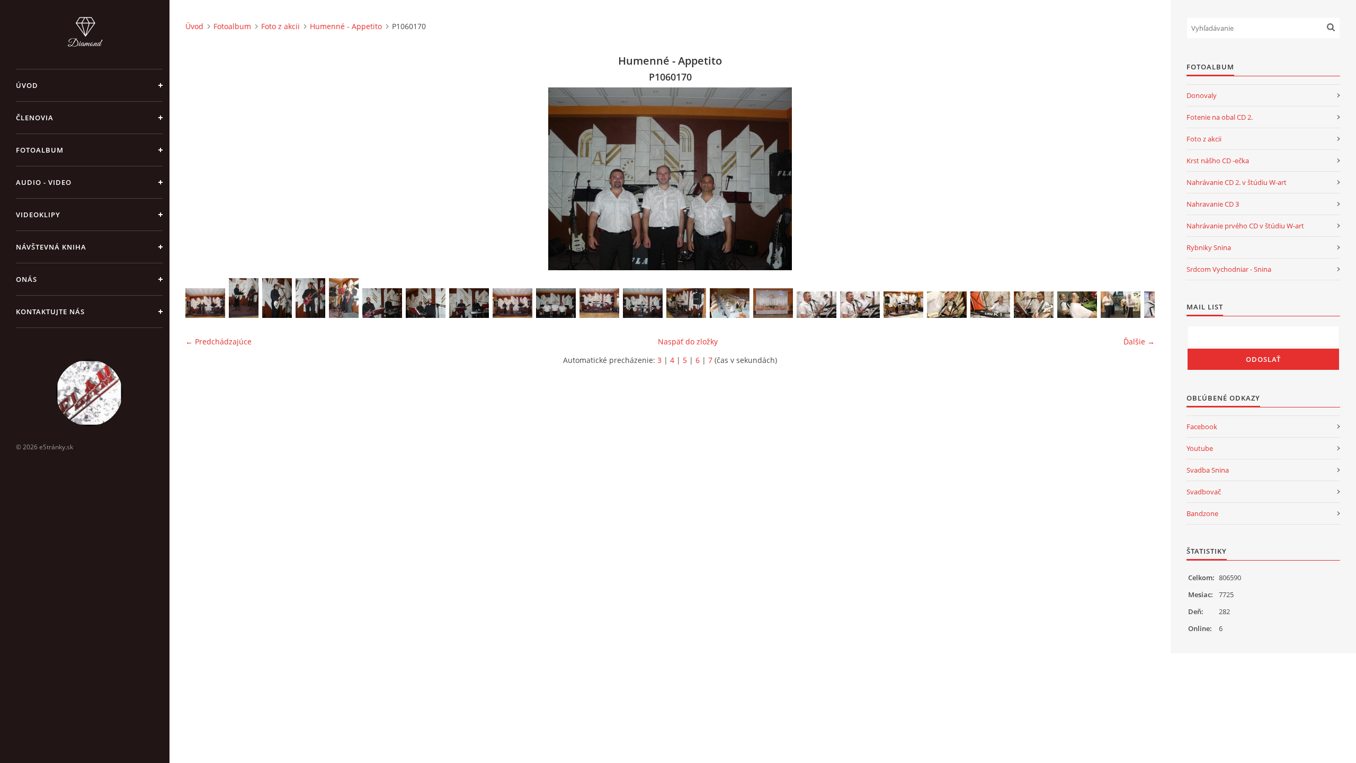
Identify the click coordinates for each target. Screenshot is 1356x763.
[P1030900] (310, 298)
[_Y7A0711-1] (816, 304)
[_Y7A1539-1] (903, 304)
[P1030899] (277, 298)
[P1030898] (243, 298)
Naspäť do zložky (688, 341)
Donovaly (1201, 95)
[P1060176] (773, 303)
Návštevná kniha (51, 247)
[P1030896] (512, 303)
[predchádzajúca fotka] (203, 178)
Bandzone (1202, 513)
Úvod (27, 85)
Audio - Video (44, 182)
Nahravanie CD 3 (1212, 204)
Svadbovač (1203, 491)
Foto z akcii (280, 26)
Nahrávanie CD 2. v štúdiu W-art (1236, 182)
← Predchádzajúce (218, 341)
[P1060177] (599, 303)
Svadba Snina (1207, 470)
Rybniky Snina (1208, 247)
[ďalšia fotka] (1137, 178)
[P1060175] (730, 303)
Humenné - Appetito (346, 26)
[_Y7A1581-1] (1120, 304)
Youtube (1199, 448)
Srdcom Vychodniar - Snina (1228, 269)
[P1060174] (686, 303)
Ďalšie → (1139, 341)
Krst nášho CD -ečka (1217, 160)
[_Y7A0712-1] (860, 304)
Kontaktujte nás (50, 311)
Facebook (1201, 426)
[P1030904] (469, 303)
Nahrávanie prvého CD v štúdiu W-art (1245, 225)
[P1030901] (344, 298)
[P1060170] (556, 303)
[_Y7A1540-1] (947, 304)
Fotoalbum (40, 150)
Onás (26, 279)
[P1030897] (205, 303)
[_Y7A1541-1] (990, 304)
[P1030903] (425, 303)
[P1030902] (382, 303)
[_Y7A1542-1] (1034, 304)
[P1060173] (643, 303)
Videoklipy (38, 214)
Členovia (34, 117)
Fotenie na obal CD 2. (1219, 117)
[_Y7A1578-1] (1077, 304)
